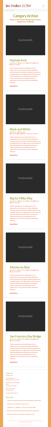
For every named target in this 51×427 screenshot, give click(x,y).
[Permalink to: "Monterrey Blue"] (25, 247)
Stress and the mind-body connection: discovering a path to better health (23, 410)
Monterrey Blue (20, 267)
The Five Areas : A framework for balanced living (18, 404)
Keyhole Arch (18, 60)
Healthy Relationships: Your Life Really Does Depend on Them (21, 414)
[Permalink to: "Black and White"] (25, 109)
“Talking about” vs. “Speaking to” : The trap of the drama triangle (21, 407)
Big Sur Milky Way (21, 198)
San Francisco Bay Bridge (25, 336)
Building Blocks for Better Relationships (33, 420)
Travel (37, 63)
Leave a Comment (16, 64)
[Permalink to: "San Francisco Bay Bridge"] (25, 316)
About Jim (13, 420)
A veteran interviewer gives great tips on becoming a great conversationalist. (24, 400)
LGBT (18, 420)
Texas (19, 133)
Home (9, 420)
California (30, 63)
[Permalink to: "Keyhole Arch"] (25, 40)
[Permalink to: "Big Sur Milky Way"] (25, 178)
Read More (14, 86)
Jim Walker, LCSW (18, 6)
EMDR (21, 420)
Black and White (20, 129)
